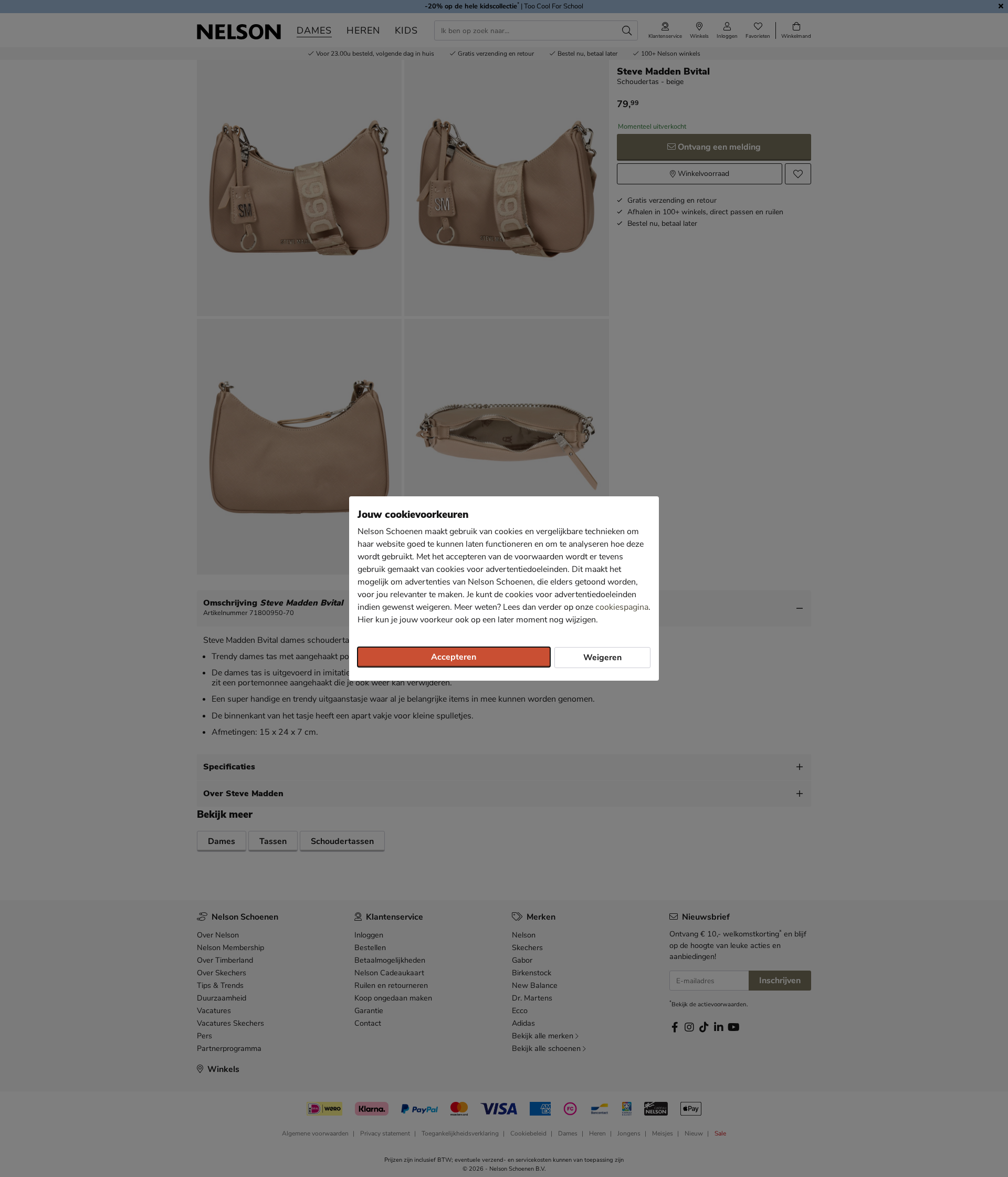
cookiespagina (621, 607)
